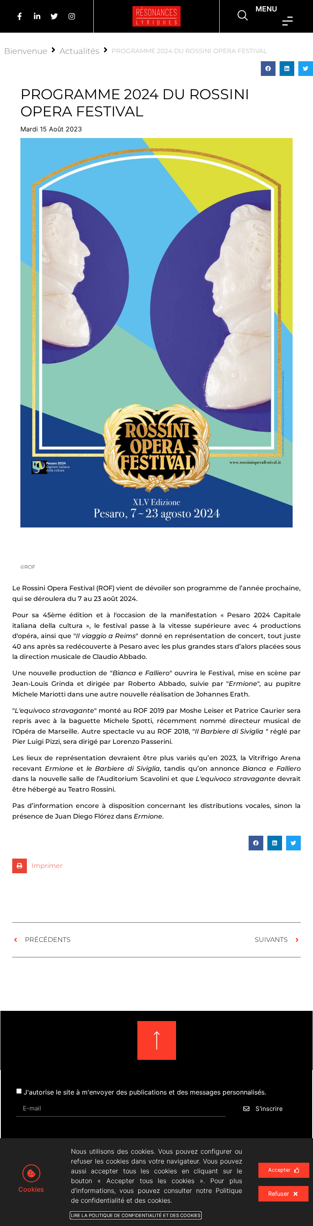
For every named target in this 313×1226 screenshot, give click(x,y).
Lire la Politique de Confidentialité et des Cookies (136, 1215)
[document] (156, 613)
